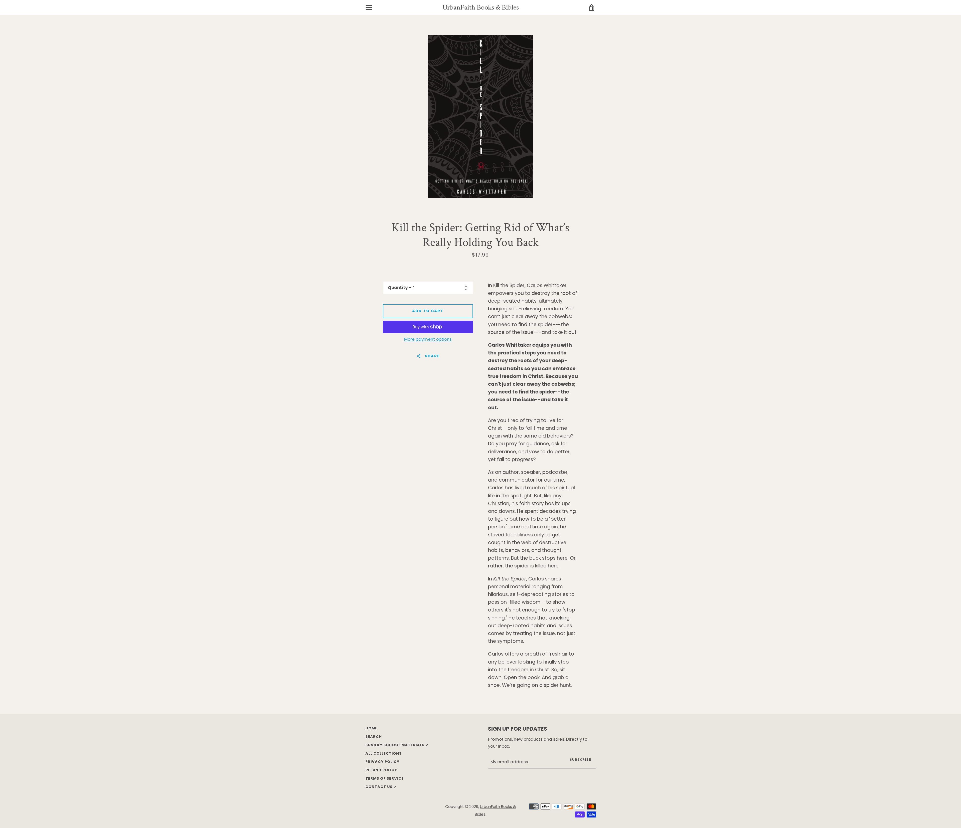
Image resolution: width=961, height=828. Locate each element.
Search (373, 736)
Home (371, 728)
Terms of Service (384, 778)
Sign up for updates (517, 729)
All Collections (383, 753)
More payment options (428, 339)
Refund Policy (381, 769)
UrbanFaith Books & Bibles (480, 7)
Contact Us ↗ (381, 786)
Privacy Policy (382, 761)
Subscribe (580, 759)
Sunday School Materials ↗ (397, 744)
